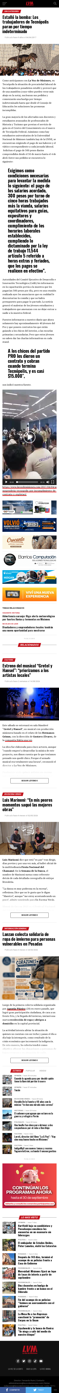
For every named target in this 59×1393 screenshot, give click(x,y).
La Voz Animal (45, 1369)
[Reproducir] (6, 482)
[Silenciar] (47, 482)
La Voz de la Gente (15, 1369)
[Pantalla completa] (52, 482)
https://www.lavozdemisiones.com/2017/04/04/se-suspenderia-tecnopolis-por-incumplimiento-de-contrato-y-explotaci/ (30, 490)
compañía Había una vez (18, 740)
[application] (29, 437)
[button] (29, 437)
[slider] (27, 482)
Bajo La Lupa (31, 1369)
